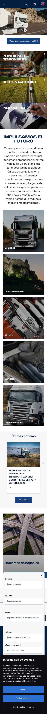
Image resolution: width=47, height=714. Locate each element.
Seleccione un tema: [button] (15, 650)
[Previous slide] (4, 463)
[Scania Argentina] (43, 4)
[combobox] (23, 650)
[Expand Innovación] (44, 105)
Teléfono (8, 632)
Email (7, 612)
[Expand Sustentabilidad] (44, 79)
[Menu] (4, 4)
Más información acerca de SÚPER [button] (23, 41)
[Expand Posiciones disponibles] (44, 53)
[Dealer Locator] (34, 4)
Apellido (8, 596)
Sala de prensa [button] (23, 500)
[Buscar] (26, 4)
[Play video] (44, 31)
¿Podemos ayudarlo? (13, 645)
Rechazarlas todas (23, 698)
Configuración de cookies (23, 707)
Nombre (8, 579)
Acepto (23, 689)
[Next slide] (43, 463)
